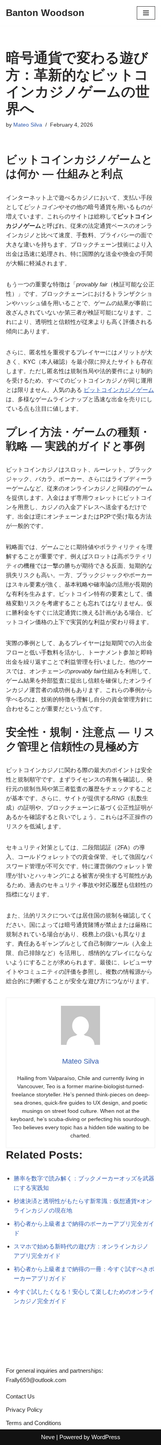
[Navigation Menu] (146, 13)
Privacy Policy (24, 1409)
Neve (48, 1437)
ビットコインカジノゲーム (119, 389)
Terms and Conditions (33, 1423)
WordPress (105, 1437)
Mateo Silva (27, 125)
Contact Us (20, 1396)
